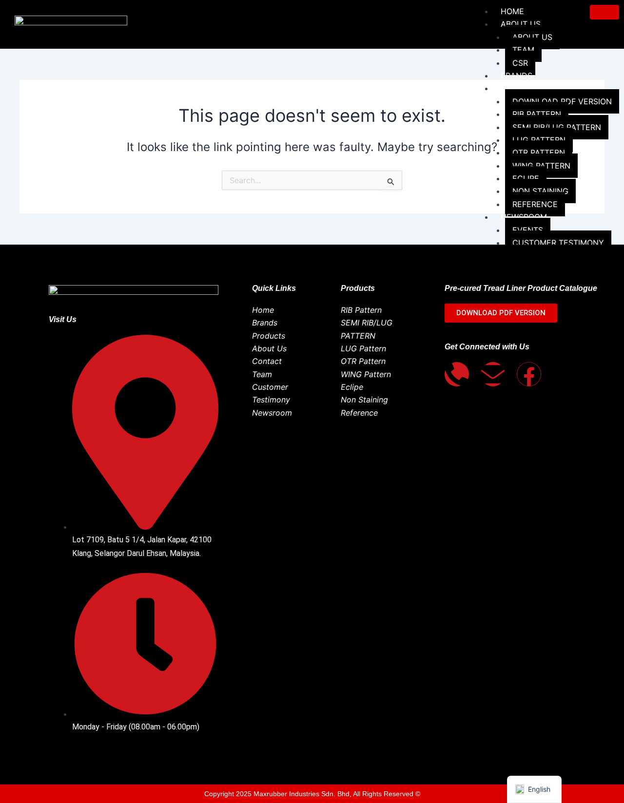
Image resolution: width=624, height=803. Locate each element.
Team (523, 50)
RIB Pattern (536, 114)
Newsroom (524, 217)
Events (527, 230)
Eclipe (525, 178)
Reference (535, 204)
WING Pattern (541, 166)
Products (522, 88)
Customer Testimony (558, 243)
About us (521, 24)
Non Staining (540, 191)
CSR (520, 63)
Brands (516, 75)
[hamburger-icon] (604, 12)
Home (512, 11)
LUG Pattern (539, 140)
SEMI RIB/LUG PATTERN (556, 127)
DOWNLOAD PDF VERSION (562, 101)
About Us (532, 37)
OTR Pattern (538, 152)
